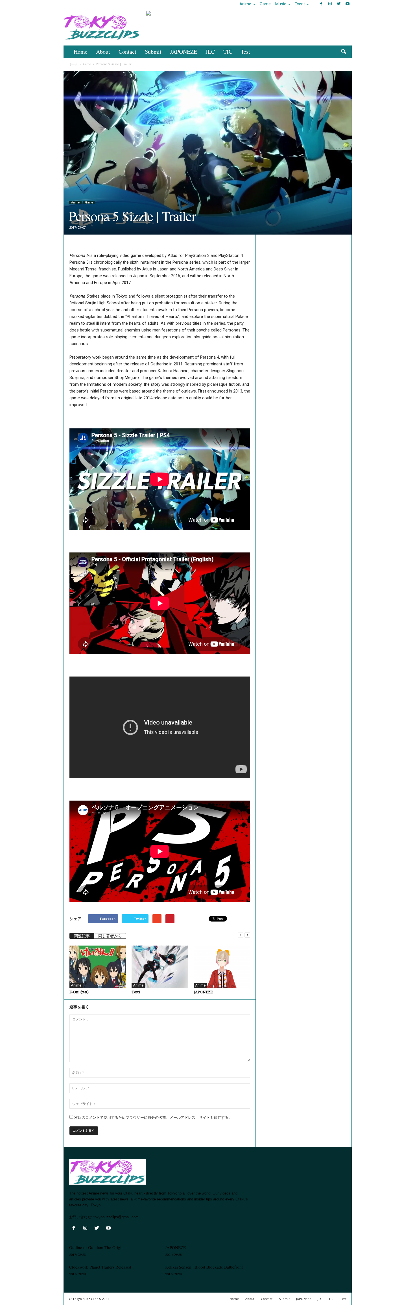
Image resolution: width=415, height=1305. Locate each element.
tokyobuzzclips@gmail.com (116, 1217)
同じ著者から (110, 936)
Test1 (136, 992)
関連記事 (82, 936)
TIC (227, 51)
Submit (153, 51)
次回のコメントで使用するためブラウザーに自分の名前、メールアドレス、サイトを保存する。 (153, 1117)
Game (265, 3)
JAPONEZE (183, 51)
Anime (245, 3)
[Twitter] (338, 4)
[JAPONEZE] (222, 967)
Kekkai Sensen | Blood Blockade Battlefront (204, 1267)
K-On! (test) (79, 992)
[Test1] (160, 967)
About (103, 51)
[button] (343, 51)
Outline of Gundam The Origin (96, 1247)
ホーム (73, 64)
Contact (127, 51)
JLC (210, 51)
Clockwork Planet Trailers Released (100, 1267)
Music (280, 3)
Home (81, 51)
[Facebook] (321, 4)
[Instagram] (330, 4)
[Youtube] (347, 4)
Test (245, 51)
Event (300, 3)
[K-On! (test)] (97, 967)
